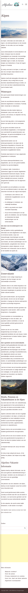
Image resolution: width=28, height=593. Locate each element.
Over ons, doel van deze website (16, 578)
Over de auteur (10, 574)
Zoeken (3, 523)
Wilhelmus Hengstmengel (18, 590)
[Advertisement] (14, 548)
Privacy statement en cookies (15, 576)
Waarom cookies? (11, 571)
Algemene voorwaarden (13, 580)
